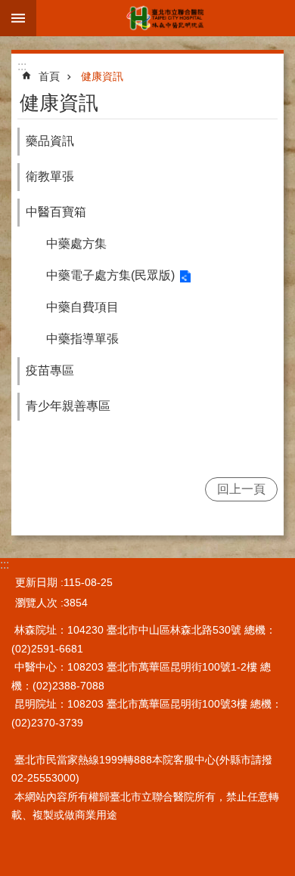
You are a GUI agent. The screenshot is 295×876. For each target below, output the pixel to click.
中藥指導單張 (82, 338)
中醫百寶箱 (56, 211)
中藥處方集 (76, 243)
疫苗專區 (50, 370)
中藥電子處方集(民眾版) (110, 275)
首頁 (49, 76)
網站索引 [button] (18, 18)
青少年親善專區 (68, 405)
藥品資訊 (50, 140)
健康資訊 (102, 76)
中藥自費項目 (82, 307)
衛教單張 (50, 176)
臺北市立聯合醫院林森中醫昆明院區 (165, 18)
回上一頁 (241, 489)
